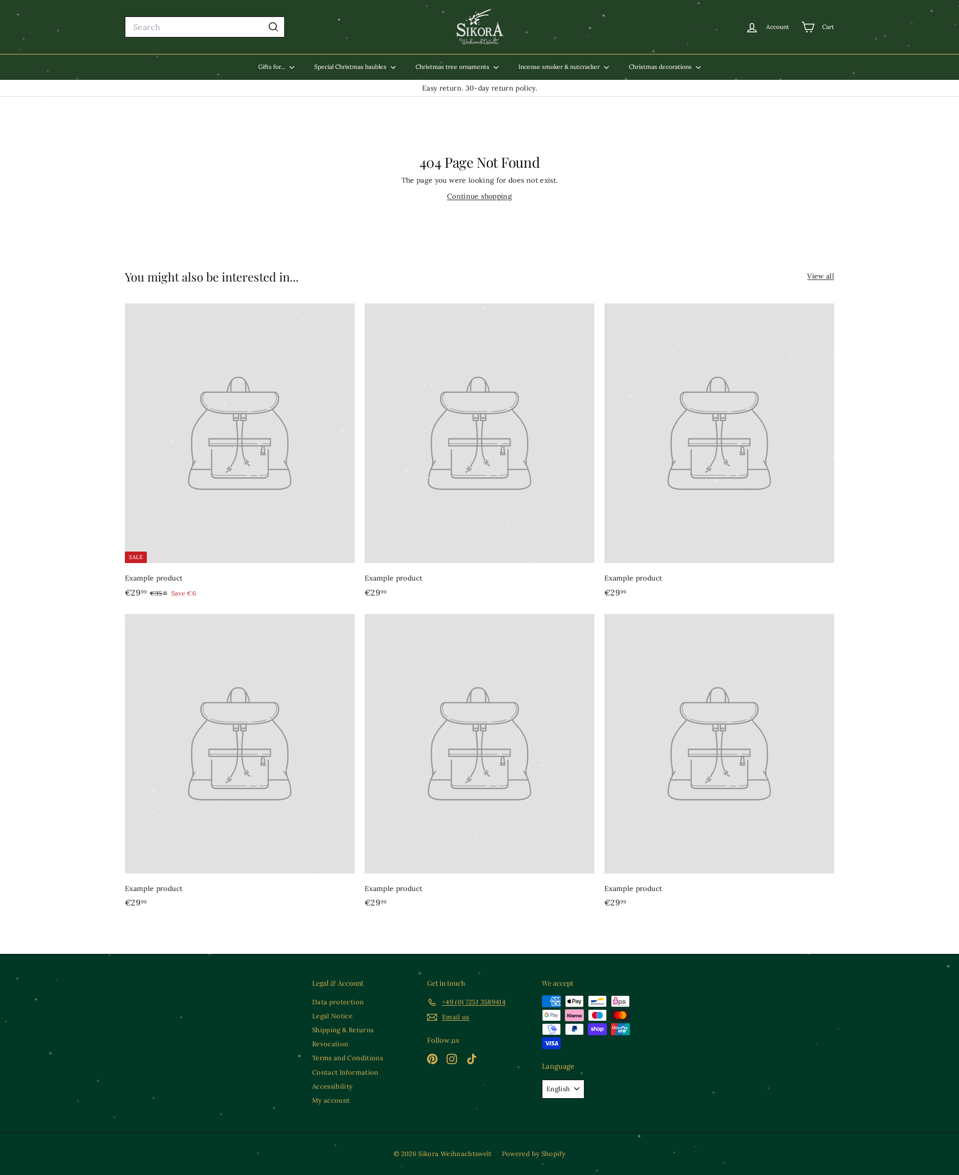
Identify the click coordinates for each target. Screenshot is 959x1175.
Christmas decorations (661, 66)
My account (331, 1100)
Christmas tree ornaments (453, 66)
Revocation (330, 1044)
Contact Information (345, 1072)
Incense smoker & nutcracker (559, 66)
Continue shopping (479, 196)
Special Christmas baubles (351, 66)
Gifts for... (272, 66)
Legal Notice (332, 1016)
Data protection (338, 1002)
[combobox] (205, 27)
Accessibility (332, 1086)
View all (820, 276)
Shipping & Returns (343, 1030)
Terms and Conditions (347, 1058)
